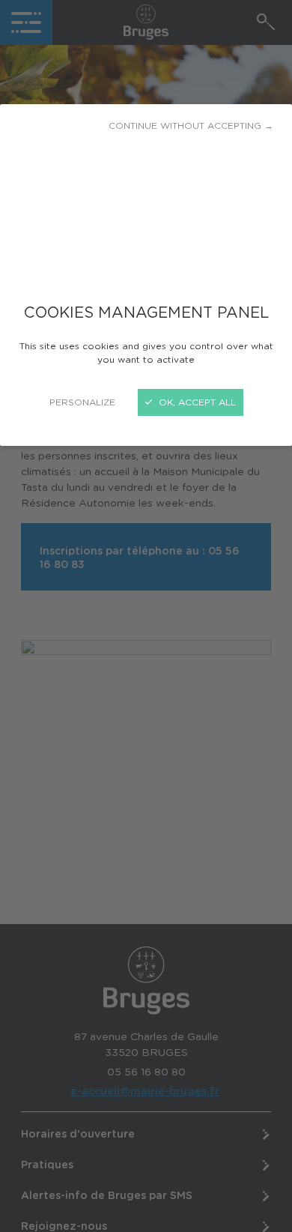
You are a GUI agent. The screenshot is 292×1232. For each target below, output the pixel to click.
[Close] (146, 616)
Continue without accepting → (191, 125)
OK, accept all (196, 402)
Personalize (82, 402)
